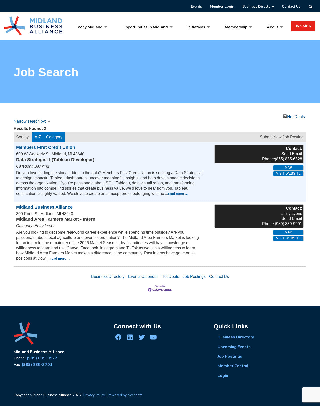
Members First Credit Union (45, 147)
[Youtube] (153, 337)
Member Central (233, 366)
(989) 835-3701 (37, 365)
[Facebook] (118, 337)
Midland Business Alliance (44, 207)
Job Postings (194, 276)
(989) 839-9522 (42, 358)
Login (223, 375)
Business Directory (108, 276)
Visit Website (288, 174)
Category (54, 137)
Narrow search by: (30, 121)
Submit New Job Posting (282, 137)
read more (176, 194)
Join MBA (303, 26)
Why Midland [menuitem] (90, 27)
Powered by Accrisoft (125, 395)
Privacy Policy (94, 395)
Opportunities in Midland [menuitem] (145, 27)
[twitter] (141, 337)
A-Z (38, 137)
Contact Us (219, 276)
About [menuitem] (272, 27)
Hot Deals (296, 116)
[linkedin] (130, 337)
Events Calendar (143, 276)
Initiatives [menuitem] (196, 27)
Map (288, 168)
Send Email (292, 154)
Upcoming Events (234, 347)
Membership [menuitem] (236, 27)
